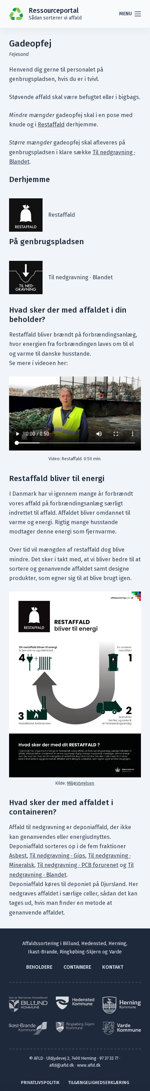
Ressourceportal (53, 11)
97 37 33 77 (108, 1058)
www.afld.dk (88, 1065)
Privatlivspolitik (40, 1082)
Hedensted (93, 944)
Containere (77, 967)
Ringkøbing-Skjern (80, 952)
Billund (71, 944)
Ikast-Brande (42, 952)
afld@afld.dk (61, 1065)
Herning (117, 944)
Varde (115, 952)
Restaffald (51, 124)
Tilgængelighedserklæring (98, 1082)
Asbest (18, 855)
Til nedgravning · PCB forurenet (77, 865)
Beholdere (39, 967)
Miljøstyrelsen (80, 783)
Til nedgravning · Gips (57, 855)
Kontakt (112, 967)
